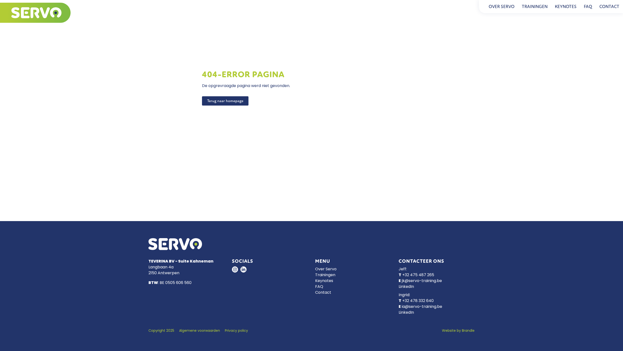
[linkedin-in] (243, 269)
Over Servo (501, 6)
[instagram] (235, 269)
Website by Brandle (458, 331)
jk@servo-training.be (422, 281)
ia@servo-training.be (422, 307)
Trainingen (535, 6)
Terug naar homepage (225, 100)
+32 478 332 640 (418, 301)
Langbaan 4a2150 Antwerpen (163, 270)
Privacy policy (236, 331)
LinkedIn (406, 287)
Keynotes (566, 6)
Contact (609, 6)
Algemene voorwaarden (199, 331)
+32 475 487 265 (418, 275)
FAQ (588, 6)
